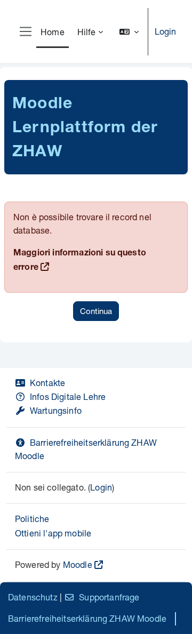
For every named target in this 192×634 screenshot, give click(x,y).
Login (166, 31)
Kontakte (47, 383)
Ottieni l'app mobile (53, 533)
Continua (96, 311)
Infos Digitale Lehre (68, 396)
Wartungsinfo (56, 410)
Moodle (77, 564)
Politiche (32, 518)
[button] (129, 31)
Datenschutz (33, 597)
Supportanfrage (109, 597)
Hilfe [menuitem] (86, 32)
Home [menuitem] (53, 32)
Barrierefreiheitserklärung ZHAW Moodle (87, 618)
